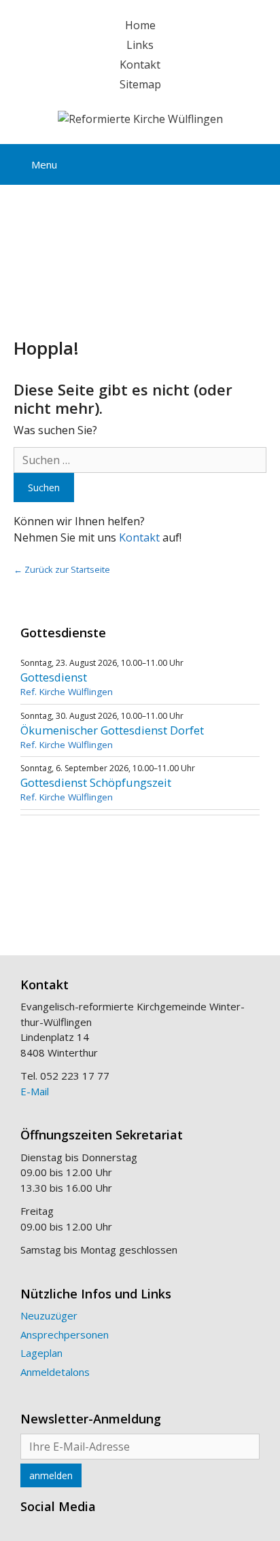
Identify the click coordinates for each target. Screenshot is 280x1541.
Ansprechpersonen (64, 1334)
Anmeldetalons (55, 1372)
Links (140, 44)
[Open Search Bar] (259, 162)
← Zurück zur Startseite (62, 569)
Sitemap (140, 84)
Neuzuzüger (48, 1315)
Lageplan (41, 1353)
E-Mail (34, 1091)
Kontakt (140, 64)
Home (140, 25)
